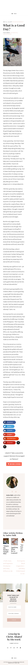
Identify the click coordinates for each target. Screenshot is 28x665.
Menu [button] (15, 13)
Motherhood (14, 32)
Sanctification (7, 34)
